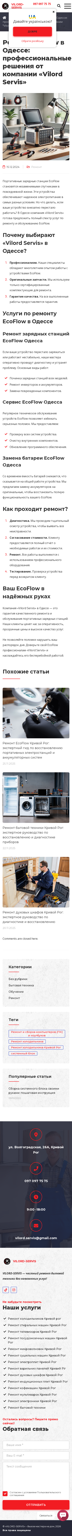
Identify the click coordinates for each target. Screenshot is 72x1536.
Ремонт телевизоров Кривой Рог (32, 1331)
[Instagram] (14, 1290)
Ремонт (36, 167)
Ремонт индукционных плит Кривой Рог (38, 1381)
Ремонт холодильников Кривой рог (34, 1318)
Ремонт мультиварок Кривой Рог (32, 1394)
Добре (32, 31)
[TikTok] (6, 1290)
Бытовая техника (21, 985)
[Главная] (4, 17)
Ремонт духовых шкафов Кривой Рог (35, 1375)
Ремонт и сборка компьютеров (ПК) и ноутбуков (37, 1033)
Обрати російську (32, 41)
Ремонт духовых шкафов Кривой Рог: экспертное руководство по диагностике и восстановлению (33, 917)
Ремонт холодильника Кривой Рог (36, 1047)
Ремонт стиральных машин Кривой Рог (37, 1325)
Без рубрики (18, 979)
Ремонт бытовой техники (27, 1407)
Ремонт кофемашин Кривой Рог (32, 1388)
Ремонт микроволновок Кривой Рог (35, 1349)
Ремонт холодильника (27, 1041)
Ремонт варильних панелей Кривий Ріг (37, 1368)
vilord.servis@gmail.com (36, 1238)
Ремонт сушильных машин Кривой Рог (37, 1355)
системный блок (23, 1053)
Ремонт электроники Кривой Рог (32, 1401)
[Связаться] (63, 1515)
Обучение (16, 991)
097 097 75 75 (42, 4)
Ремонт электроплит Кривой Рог (32, 1362)
